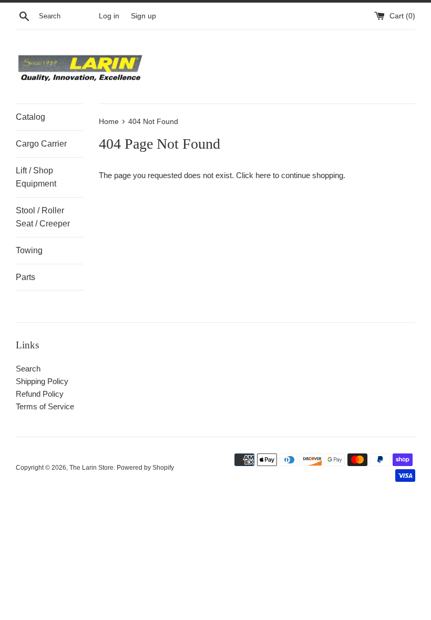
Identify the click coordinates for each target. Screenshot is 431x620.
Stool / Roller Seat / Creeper (43, 217)
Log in (109, 16)
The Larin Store (91, 467)
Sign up (143, 16)
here (263, 175)
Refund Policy (40, 393)
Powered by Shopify (145, 467)
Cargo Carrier (41, 143)
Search (28, 368)
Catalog (30, 116)
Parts (25, 277)
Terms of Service (45, 406)
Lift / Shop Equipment (36, 177)
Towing (29, 250)
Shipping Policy (42, 381)
